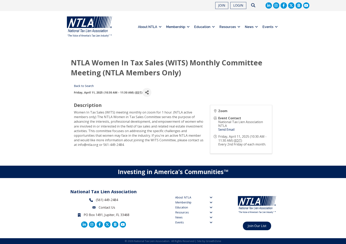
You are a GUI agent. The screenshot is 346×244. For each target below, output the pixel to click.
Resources (227, 27)
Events (268, 27)
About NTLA (147, 27)
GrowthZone (213, 241)
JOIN (221, 5)
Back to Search (84, 86)
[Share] (146, 92)
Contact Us (107, 207)
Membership (175, 27)
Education (202, 27)
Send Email (226, 129)
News (249, 27)
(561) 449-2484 (107, 200)
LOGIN (238, 5)
